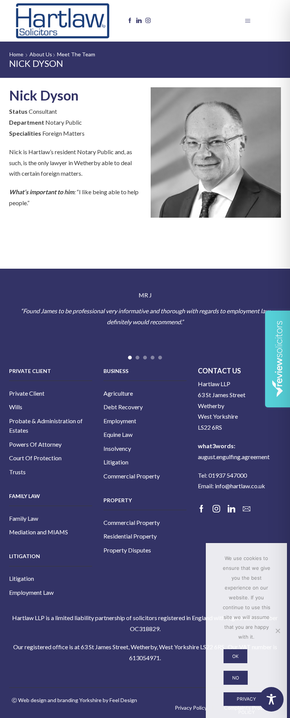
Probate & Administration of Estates (46, 425)
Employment (119, 420)
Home (16, 54)
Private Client (27, 393)
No (235, 678)
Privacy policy (246, 701)
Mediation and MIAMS (38, 531)
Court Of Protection (35, 457)
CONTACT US (219, 371)
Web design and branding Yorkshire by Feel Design (77, 700)
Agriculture (118, 393)
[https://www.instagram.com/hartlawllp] (148, 21)
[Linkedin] (139, 21)
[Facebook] (130, 21)
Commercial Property (131, 476)
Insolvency (117, 448)
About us (40, 54)
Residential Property (130, 536)
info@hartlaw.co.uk (240, 485)
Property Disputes (127, 550)
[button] (130, 357)
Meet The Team (76, 54)
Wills (15, 406)
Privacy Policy (191, 707)
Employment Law (31, 592)
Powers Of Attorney (35, 444)
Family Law (23, 518)
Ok (235, 656)
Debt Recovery (123, 406)
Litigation (21, 578)
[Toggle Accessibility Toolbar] (271, 699)
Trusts (17, 471)
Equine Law (118, 434)
